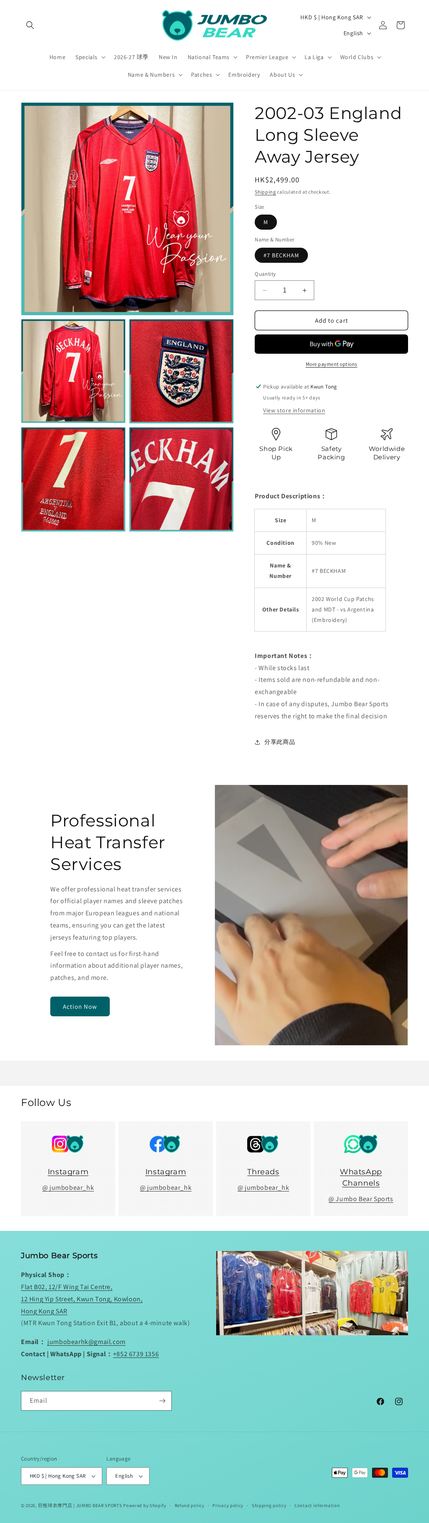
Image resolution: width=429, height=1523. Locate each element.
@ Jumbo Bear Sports (360, 1198)
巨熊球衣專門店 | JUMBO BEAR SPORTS (80, 1505)
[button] (30, 25)
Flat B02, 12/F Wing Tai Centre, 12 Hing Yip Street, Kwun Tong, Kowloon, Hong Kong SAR (81, 1299)
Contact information (317, 1505)
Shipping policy (269, 1505)
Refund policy (189, 1505)
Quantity (265, 273)
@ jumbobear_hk (68, 1187)
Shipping (265, 192)
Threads (263, 1171)
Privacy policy (227, 1505)
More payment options (331, 364)
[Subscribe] (162, 1401)
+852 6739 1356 (136, 1353)
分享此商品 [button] (279, 742)
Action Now (80, 1006)
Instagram (68, 1171)
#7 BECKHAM (281, 255)
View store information (294, 410)
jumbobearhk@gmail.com (86, 1341)
